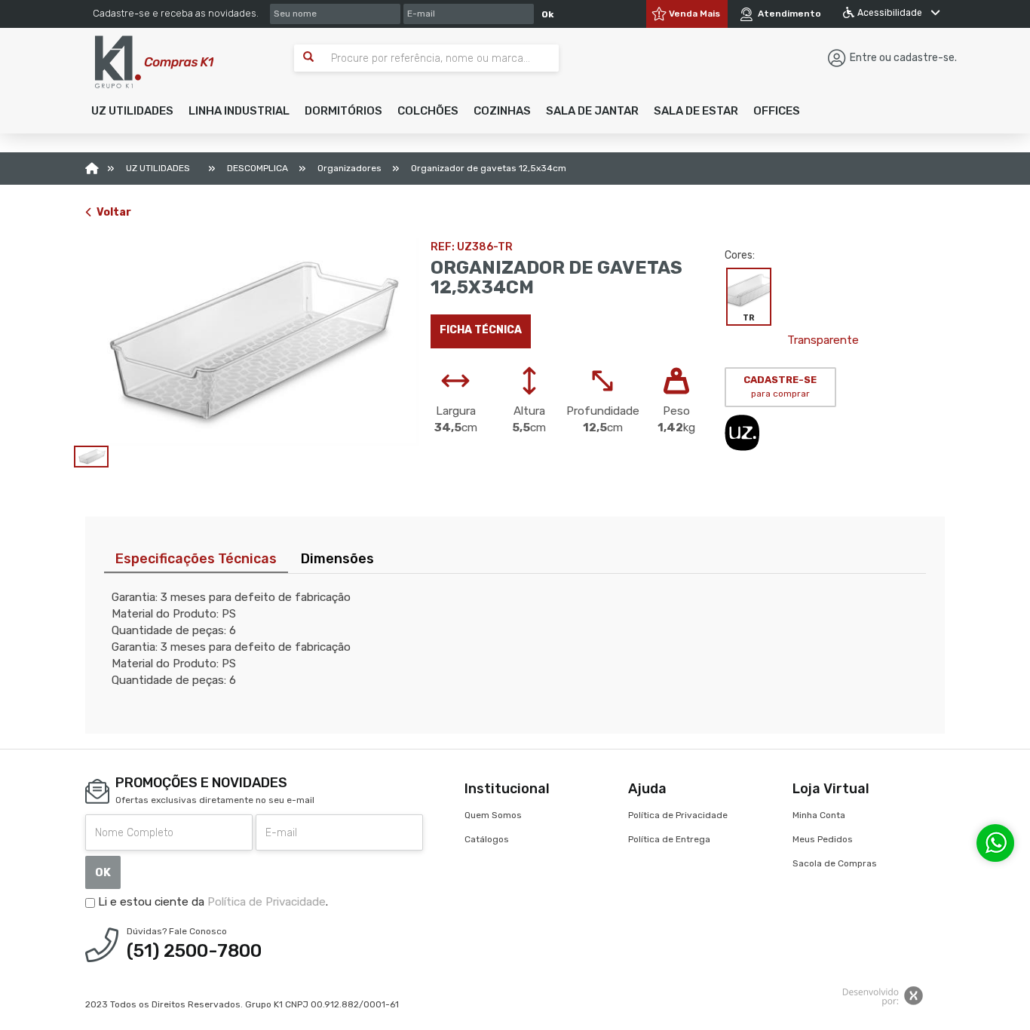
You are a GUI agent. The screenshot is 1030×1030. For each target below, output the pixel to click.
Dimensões (337, 558)
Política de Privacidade (266, 902)
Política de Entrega (669, 839)
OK (103, 872)
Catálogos (486, 839)
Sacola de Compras (834, 863)
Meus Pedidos (822, 839)
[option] (246, 342)
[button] (132, 111)
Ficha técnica (481, 329)
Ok (547, 14)
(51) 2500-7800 (194, 950)
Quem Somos (493, 815)
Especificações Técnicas (196, 558)
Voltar (114, 212)
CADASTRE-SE (780, 387)
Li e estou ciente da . (211, 902)
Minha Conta (818, 815)
